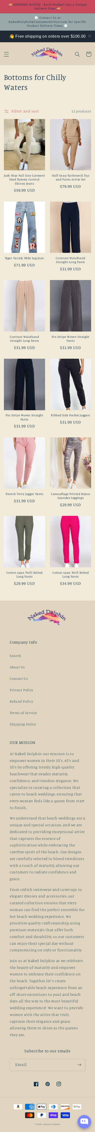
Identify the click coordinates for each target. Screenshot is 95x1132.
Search (15, 656)
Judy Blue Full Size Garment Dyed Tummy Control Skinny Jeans (24, 179)
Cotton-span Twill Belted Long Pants (24, 574)
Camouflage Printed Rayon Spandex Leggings (70, 496)
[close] (89, 36)
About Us (17, 667)
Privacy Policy (21, 690)
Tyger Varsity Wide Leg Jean (24, 258)
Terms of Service (23, 713)
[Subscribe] (79, 1065)
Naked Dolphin (52, 1124)
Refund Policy (21, 701)
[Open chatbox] (84, 1122)
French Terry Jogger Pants (24, 494)
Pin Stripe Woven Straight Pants (70, 338)
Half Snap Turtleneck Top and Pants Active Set (70, 177)
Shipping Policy (23, 724)
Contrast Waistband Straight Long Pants (70, 260)
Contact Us (19, 678)
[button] (6, 54)
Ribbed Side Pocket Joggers (70, 415)
